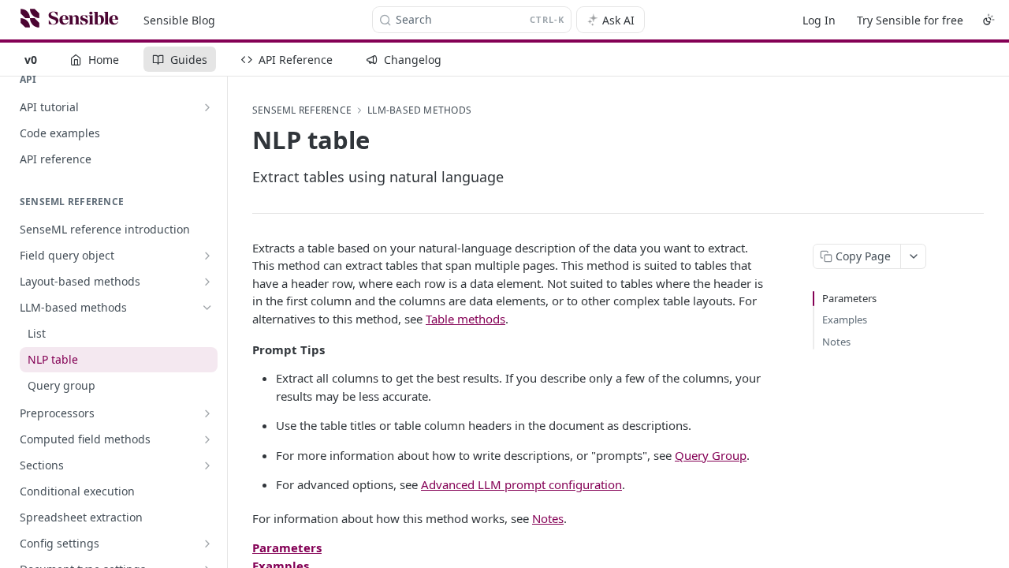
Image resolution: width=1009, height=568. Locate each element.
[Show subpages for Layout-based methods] (207, 281)
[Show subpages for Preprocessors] (207, 413)
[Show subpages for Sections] (207, 465)
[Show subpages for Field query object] (207, 255)
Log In (819, 20)
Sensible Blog (179, 20)
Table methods (465, 319)
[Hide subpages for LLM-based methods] (207, 307)
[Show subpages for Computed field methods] (207, 439)
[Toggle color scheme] (988, 19)
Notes (548, 518)
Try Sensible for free (910, 20)
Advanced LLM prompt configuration (521, 484)
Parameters (849, 298)
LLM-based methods (419, 110)
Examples (844, 319)
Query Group (711, 455)
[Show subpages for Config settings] (207, 543)
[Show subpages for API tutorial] (207, 107)
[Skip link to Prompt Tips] (241, 350)
